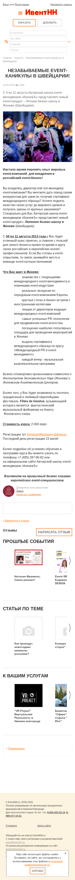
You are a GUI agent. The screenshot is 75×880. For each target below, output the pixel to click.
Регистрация (22, 4)
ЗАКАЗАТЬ (24, 22)
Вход (6, 4)
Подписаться (16, 748)
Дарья (19, 491)
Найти (6, 41)
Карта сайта (44, 825)
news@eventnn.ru (15, 842)
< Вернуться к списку (16, 520)
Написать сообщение (28, 494)
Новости (18, 58)
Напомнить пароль (61, 4)
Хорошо (37, 870)
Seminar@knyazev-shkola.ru (46, 434)
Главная (7, 58)
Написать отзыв (54, 532)
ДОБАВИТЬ (50, 22)
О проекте (11, 825)
